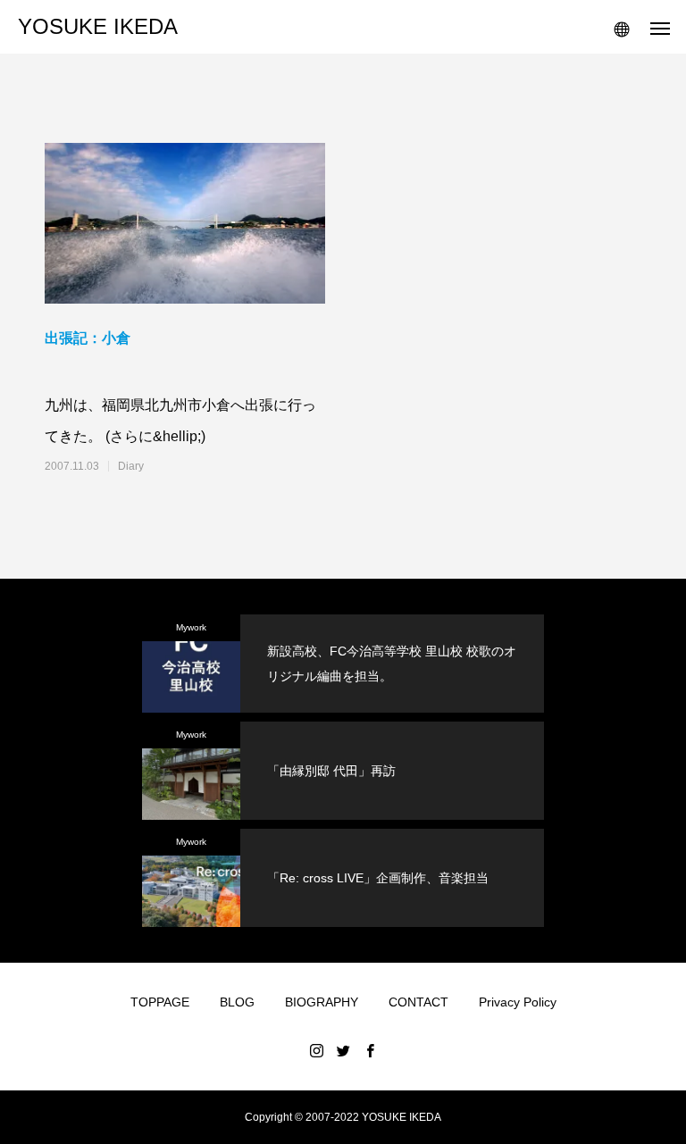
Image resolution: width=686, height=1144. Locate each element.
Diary (131, 466)
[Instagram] (316, 1050)
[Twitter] (343, 1050)
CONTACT (418, 1002)
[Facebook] (370, 1050)
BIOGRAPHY (321, 1002)
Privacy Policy (517, 1002)
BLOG (237, 1002)
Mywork (191, 627)
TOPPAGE (159, 1002)
